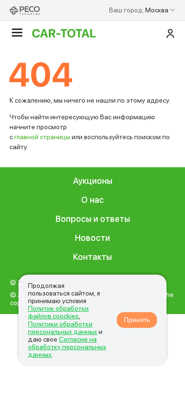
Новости (92, 238)
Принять (137, 320)
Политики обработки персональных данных (62, 327)
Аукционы (92, 181)
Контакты (92, 257)
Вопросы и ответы (93, 219)
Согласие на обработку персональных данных (67, 346)
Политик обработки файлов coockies (58, 312)
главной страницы (42, 137)
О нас (92, 200)
